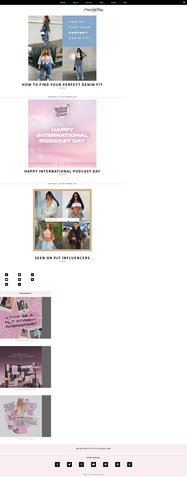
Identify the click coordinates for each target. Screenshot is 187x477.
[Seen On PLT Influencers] (62, 220)
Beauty (75, 2)
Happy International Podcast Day (62, 171)
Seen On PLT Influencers (62, 257)
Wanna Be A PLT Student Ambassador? (25, 318)
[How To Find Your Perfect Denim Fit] (62, 47)
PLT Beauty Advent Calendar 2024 (25, 367)
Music (102, 2)
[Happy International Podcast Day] (62, 133)
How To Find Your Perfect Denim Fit (62, 84)
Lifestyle (88, 2)
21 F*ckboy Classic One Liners (25, 416)
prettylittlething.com (97, 448)
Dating (113, 2)
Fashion (62, 2)
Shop (125, 2)
